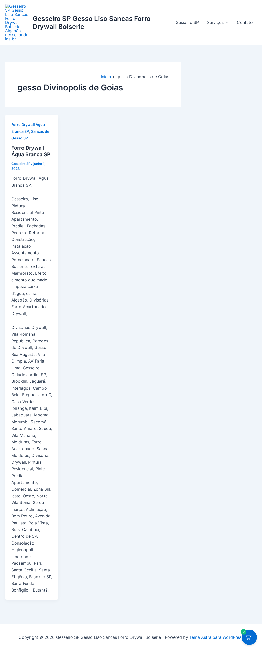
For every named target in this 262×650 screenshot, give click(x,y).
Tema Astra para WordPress (216, 637)
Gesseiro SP (187, 22)
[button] (226, 22)
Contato (245, 22)
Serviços (215, 22)
